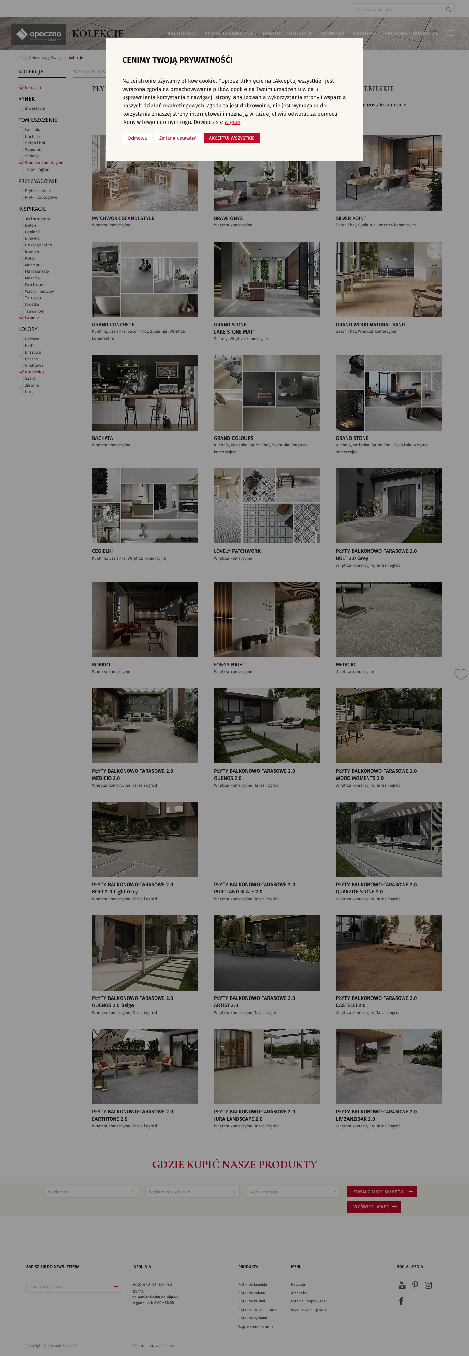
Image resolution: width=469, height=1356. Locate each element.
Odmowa (137, 138)
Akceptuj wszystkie (231, 138)
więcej (232, 122)
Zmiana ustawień (178, 138)
